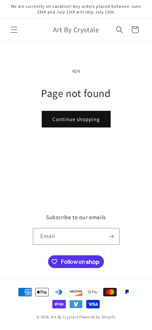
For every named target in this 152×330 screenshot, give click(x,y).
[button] (14, 30)
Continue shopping (76, 119)
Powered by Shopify (97, 316)
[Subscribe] (111, 236)
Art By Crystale (64, 316)
